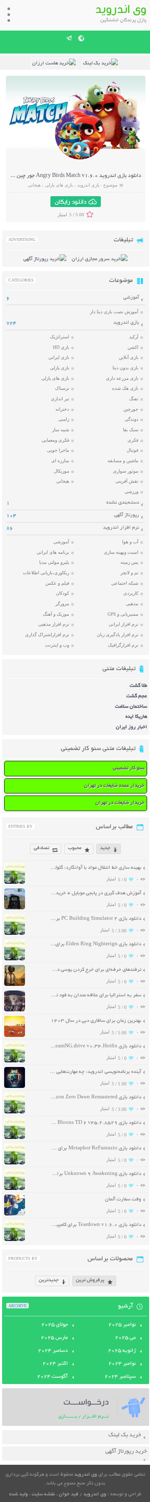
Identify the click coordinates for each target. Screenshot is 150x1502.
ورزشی (131, 491)
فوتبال (132, 450)
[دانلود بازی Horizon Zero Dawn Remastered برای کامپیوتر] (14, 1112)
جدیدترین (49, 1280)
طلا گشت (138, 685)
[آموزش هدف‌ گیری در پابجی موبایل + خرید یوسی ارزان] (14, 908)
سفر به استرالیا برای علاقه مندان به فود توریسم (95, 995)
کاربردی (130, 593)
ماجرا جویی (58, 450)
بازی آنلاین (128, 357)
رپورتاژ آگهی (126, 515)
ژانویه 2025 (122, 1351)
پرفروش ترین (90, 1280)
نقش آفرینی (126, 481)
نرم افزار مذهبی (53, 624)
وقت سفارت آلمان (123, 1199)
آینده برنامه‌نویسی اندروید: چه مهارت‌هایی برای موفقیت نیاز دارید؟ (95, 1072)
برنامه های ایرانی (53, 552)
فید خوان (68, 1494)
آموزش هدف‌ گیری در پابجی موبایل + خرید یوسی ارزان (95, 893)
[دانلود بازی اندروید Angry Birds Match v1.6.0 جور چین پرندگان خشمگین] (80, 158)
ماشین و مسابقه (123, 460)
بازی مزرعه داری (122, 378)
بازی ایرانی (58, 357)
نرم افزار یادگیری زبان (117, 634)
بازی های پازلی (59, 184)
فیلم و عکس (57, 583)
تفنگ (133, 398)
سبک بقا (130, 429)
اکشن (133, 347)
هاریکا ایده (136, 716)
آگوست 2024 (52, 1377)
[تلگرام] (69, 38)
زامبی (63, 419)
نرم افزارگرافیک (123, 644)
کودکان (62, 593)
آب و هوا (130, 541)
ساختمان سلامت (131, 706)
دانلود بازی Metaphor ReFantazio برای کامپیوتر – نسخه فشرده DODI (95, 1148)
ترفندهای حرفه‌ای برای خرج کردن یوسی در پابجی (95, 969)
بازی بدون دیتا (125, 367)
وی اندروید (85, 1474)
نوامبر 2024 (122, 1364)
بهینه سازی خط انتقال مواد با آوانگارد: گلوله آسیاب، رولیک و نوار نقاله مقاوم (95, 867)
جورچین (130, 409)
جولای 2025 (54, 1325)
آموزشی (131, 297)
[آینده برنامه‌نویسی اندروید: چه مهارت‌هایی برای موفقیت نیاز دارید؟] (14, 1087)
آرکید (133, 336)
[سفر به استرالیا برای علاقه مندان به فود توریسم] (14, 1010)
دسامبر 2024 (53, 1351)
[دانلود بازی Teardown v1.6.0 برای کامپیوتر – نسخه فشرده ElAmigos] (14, 1240)
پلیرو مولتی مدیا (54, 562)
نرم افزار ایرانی (123, 624)
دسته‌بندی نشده (122, 502)
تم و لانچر (129, 572)
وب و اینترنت (57, 644)
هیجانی (34, 184)
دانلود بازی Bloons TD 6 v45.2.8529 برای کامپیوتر (95, 1123)
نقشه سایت (43, 1494)
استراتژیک (59, 336)
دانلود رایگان (70, 202)
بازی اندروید (88, 184)
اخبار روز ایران (131, 727)
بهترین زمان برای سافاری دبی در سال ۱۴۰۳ (96, 1021)
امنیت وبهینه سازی (121, 552)
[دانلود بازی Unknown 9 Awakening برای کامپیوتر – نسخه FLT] (14, 1189)
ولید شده (18, 1494)
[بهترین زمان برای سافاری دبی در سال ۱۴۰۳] (14, 1036)
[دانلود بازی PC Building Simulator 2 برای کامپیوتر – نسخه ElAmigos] (14, 934)
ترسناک (62, 388)
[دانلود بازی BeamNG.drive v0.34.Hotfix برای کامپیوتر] (14, 1061)
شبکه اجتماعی (124, 583)
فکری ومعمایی (55, 440)
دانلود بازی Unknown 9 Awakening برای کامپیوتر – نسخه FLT (95, 1174)
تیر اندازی (60, 398)
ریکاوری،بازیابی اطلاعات (46, 572)
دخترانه (62, 409)
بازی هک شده (125, 388)
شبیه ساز (60, 429)
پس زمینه (129, 562)
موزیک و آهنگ (56, 614)
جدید (105, 848)
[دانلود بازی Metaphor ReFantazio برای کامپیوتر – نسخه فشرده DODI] (14, 1163)
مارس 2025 (54, 1338)
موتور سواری (125, 470)
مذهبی (132, 603)
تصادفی (41, 848)
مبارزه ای (60, 460)
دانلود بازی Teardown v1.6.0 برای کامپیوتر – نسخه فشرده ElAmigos (95, 1225)
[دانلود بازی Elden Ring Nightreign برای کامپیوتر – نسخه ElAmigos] (14, 959)
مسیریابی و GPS (123, 614)
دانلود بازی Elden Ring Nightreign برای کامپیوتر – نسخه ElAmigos (95, 944)
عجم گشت (136, 696)
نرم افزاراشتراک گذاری (47, 634)
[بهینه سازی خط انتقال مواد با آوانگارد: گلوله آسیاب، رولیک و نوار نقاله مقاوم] (14, 882)
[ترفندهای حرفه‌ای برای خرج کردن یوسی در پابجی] (14, 985)
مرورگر (62, 603)
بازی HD (61, 347)
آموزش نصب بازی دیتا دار (114, 311)
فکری (133, 440)
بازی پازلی (59, 367)
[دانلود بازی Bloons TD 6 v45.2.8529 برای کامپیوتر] (14, 1138)
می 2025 (125, 1338)
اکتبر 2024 (55, 1364)
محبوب (74, 848)
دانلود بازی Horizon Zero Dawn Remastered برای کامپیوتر (95, 1097)
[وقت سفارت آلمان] (14, 1214)
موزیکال (61, 470)
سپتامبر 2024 (120, 1377)
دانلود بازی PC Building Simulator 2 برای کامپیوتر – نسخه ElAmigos (95, 918)
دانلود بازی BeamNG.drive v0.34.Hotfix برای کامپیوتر (95, 1046)
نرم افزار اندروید (121, 527)
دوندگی (131, 419)
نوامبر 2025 (122, 1325)
